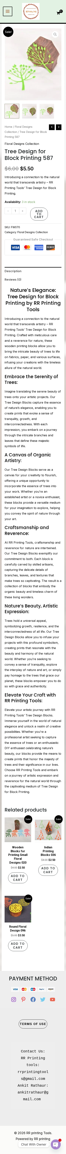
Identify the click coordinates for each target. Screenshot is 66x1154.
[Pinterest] (23, 999)
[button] (55, 34)
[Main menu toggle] (7, 11)
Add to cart (39, 214)
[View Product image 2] (29, 111)
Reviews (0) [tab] (13, 279)
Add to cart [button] (18, 878)
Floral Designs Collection (22, 144)
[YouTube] (52, 999)
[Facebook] (33, 999)
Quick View (17, 840)
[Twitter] (42, 999)
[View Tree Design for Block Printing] (12, 111)
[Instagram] (13, 999)
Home (8, 126)
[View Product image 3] (46, 111)
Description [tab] (13, 271)
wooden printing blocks (21, 346)
